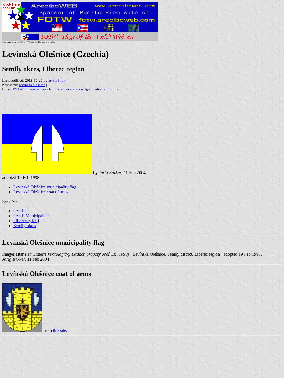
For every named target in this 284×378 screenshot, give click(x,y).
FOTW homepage (26, 89)
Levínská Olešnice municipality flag (44, 187)
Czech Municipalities (31, 215)
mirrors (113, 89)
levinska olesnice (32, 85)
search (46, 89)
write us (99, 89)
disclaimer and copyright (72, 89)
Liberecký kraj (26, 220)
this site (59, 330)
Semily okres (24, 225)
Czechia (20, 210)
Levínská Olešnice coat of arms (40, 192)
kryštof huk (56, 80)
